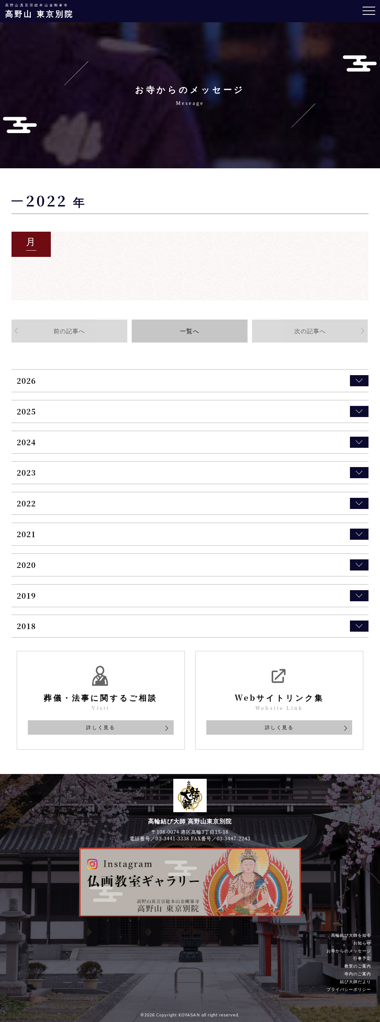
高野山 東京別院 (39, 11)
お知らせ (362, 943)
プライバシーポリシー (349, 989)
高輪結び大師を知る (351, 935)
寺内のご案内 (357, 973)
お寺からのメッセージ (349, 950)
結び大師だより (355, 981)
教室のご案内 (357, 966)
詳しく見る (100, 727)
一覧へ (189, 331)
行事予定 (362, 958)
